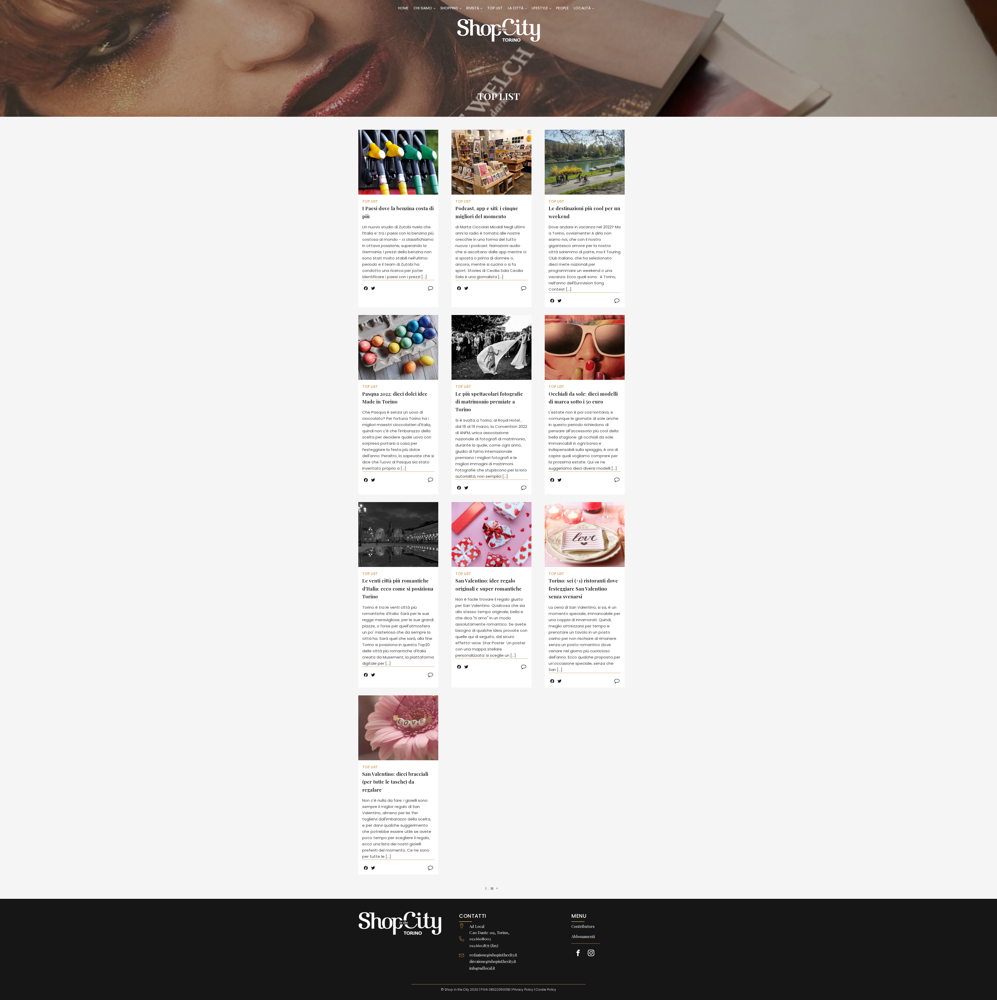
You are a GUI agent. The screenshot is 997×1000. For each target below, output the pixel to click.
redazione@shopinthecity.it (493, 954)
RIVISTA (472, 8)
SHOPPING (449, 8)
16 (492, 888)
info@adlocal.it (482, 968)
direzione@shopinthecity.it (492, 961)
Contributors (583, 926)
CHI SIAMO (423, 8)
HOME (403, 8)
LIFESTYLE (540, 8)
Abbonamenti (583, 936)
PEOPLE (562, 8)
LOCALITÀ (582, 8)
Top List (498, 96)
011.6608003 (480, 938)
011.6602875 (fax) (483, 945)
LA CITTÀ (515, 8)
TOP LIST (495, 8)
